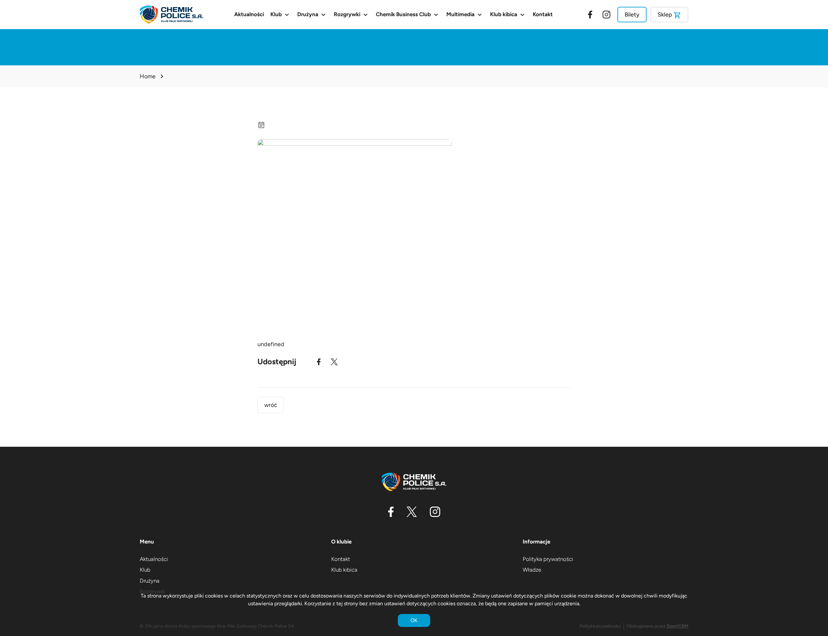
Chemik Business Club (408, 14)
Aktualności (249, 14)
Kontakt (543, 14)
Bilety (632, 14)
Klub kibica (508, 14)
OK (414, 620)
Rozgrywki (351, 14)
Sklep (669, 15)
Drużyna (312, 14)
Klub (280, 14)
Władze (532, 569)
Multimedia (465, 14)
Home (148, 76)
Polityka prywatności (548, 559)
